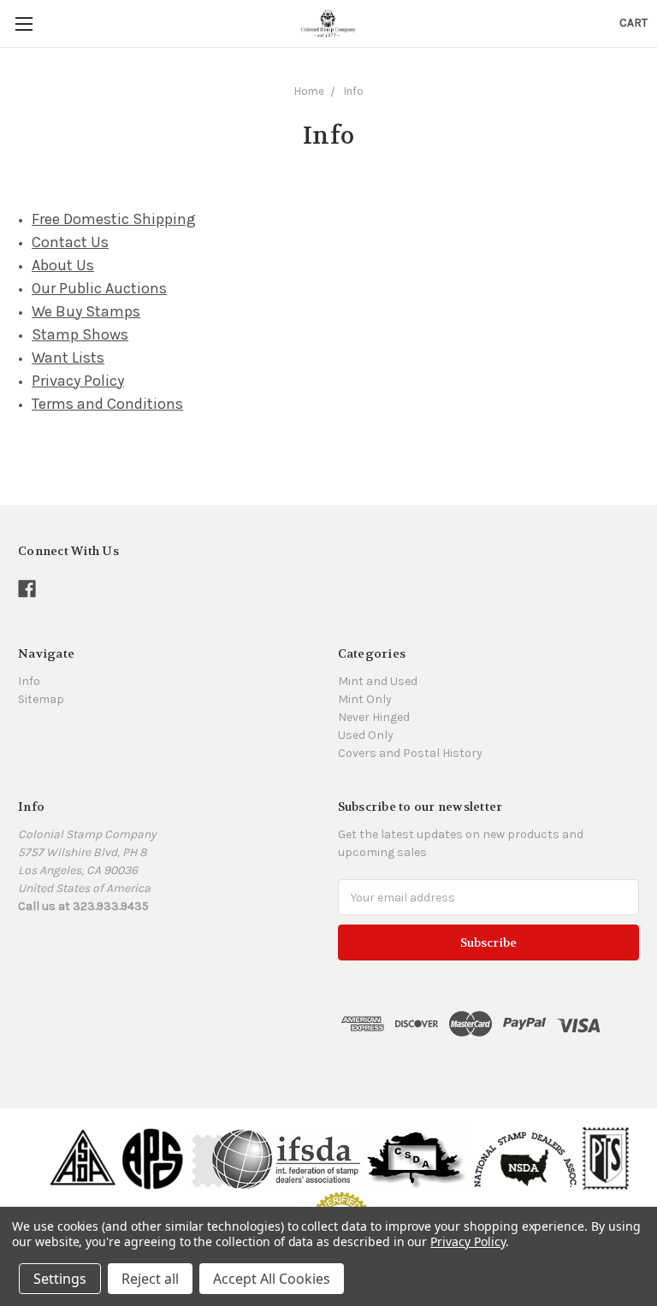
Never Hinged (374, 717)
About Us (63, 265)
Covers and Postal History (410, 753)
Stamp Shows (80, 334)
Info (354, 91)
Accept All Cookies (271, 1278)
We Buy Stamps (86, 311)
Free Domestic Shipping (114, 219)
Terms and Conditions (107, 403)
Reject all (150, 1278)
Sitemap (41, 699)
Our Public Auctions (99, 288)
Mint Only (365, 699)
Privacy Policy (78, 380)
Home (309, 91)
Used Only (366, 735)
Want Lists (68, 357)
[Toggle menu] (23, 23)
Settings (59, 1278)
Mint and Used (377, 681)
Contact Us (70, 242)
